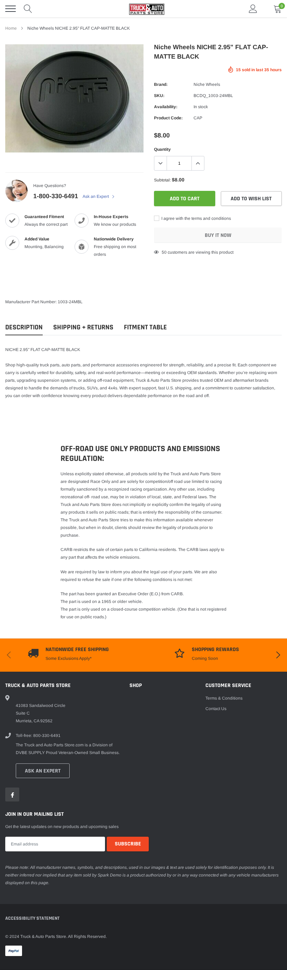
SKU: (159, 95)
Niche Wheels (207, 84)
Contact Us (215, 708)
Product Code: (168, 117)
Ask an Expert (96, 196)
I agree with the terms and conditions (195, 218)
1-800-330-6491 (55, 196)
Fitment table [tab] (145, 327)
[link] (12, 794)
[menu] (10, 8)
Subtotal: (162, 180)
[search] (28, 8)
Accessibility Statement (32, 918)
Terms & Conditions (224, 698)
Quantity (162, 149)
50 (164, 252)
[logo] (143, 8)
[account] (253, 8)
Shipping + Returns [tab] (83, 327)
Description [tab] (24, 327)
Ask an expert (43, 771)
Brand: (161, 84)
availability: (165, 106)
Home (11, 28)
